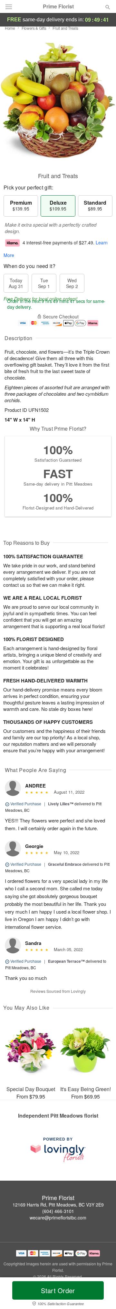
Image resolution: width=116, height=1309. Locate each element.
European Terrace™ (66, 961)
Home (10, 28)
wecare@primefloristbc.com (58, 1217)
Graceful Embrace (65, 864)
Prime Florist (58, 6)
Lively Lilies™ (60, 804)
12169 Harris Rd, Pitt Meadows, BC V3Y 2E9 (58, 1204)
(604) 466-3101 (58, 1211)
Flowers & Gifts (34, 28)
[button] (102, 1294)
